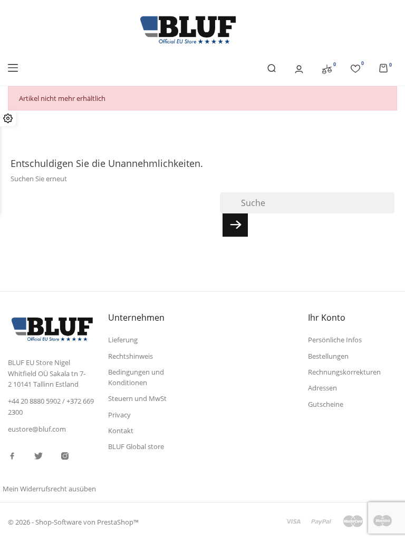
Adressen (322, 388)
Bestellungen (328, 356)
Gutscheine (325, 404)
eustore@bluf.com (37, 429)
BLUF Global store (136, 446)
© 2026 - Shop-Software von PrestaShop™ (73, 522)
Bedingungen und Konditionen (136, 377)
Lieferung (123, 339)
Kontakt (120, 430)
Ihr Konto (326, 317)
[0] (327, 68)
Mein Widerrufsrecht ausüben (49, 488)
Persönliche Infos (335, 339)
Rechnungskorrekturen (344, 372)
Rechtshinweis (130, 356)
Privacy (119, 414)
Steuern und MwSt (137, 398)
